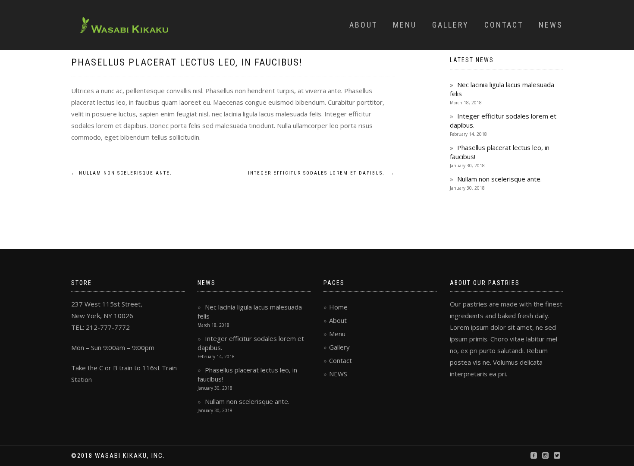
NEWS (338, 373)
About (363, 24)
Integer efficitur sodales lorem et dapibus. (321, 173)
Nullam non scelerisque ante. (121, 173)
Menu (405, 24)
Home (338, 307)
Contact (503, 24)
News (551, 24)
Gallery (450, 24)
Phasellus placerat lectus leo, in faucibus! (187, 62)
